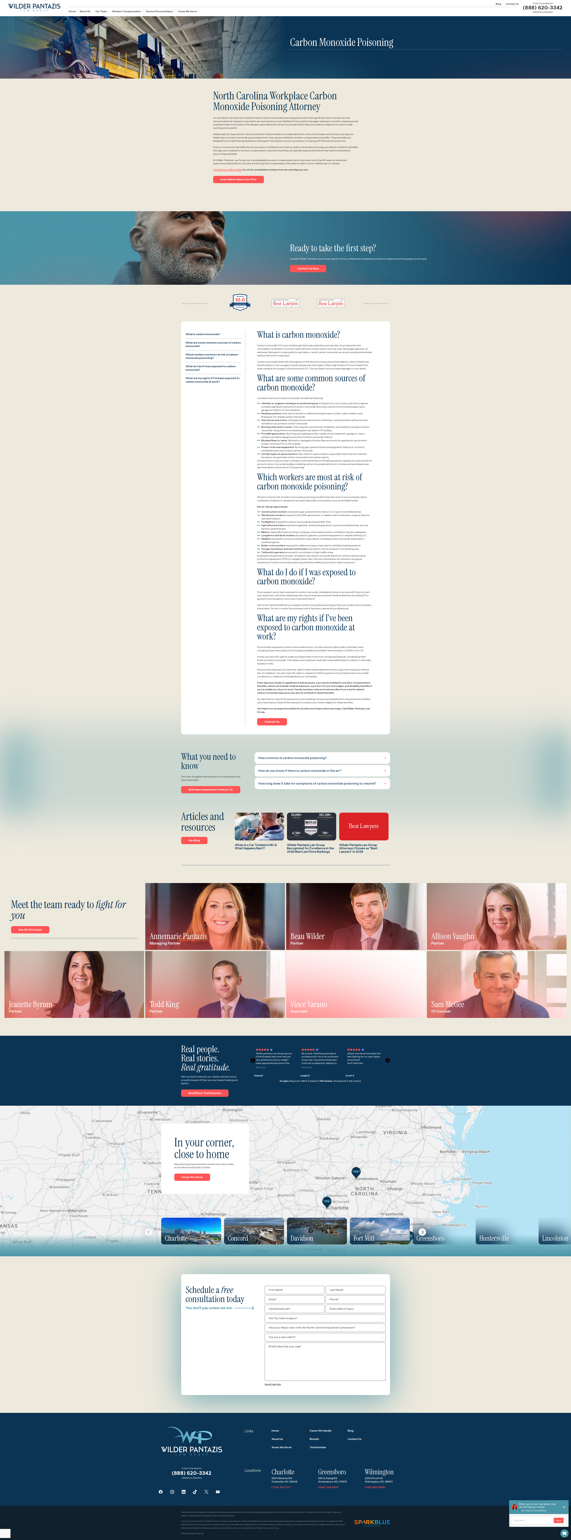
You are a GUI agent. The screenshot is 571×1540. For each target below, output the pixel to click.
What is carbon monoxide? (203, 334)
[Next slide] (422, 1232)
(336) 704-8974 (328, 1487)
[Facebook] (161, 1492)
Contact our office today (227, 169)
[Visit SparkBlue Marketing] (372, 1523)
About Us (85, 11)
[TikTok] (195, 1492)
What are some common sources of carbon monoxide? (213, 344)
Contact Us (512, 3)
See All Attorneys (30, 929)
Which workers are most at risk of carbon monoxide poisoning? (212, 356)
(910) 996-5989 (375, 1487)
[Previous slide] (148, 1232)
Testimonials (318, 1447)
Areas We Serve (187, 11)
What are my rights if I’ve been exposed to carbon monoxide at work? (213, 380)
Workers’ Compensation (126, 11)
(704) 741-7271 (281, 1487)
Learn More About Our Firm (239, 179)
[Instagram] (172, 1492)
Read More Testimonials (205, 1093)
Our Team (101, 11)
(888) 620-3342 (543, 8)
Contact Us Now (308, 268)
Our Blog (194, 840)
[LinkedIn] (184, 1492)
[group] (191, 1231)
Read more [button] (261, 1067)
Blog (498, 3)
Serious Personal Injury (159, 11)
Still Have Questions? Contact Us (211, 789)
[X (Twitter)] (206, 1492)
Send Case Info (273, 1384)
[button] (387, 1060)
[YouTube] (218, 1492)
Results (314, 1438)
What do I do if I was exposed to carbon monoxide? (211, 368)
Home (72, 11)
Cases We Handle (321, 1430)
